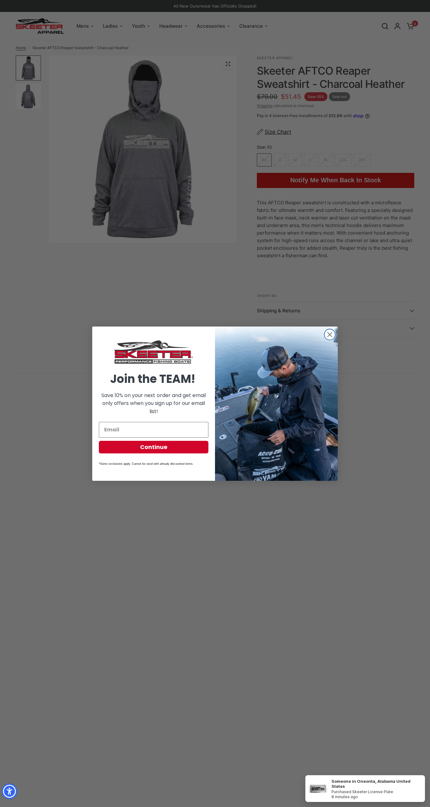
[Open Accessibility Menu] (9, 791)
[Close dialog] (329, 334)
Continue (153, 447)
